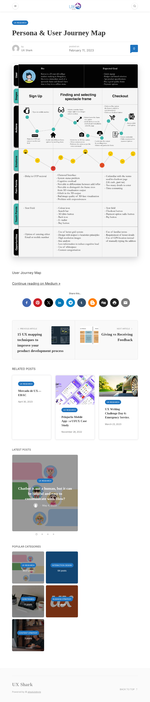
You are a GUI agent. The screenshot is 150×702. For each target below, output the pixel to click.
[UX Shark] (75, 6)
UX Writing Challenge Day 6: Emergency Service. (117, 413)
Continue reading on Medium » (36, 283)
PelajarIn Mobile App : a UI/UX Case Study (74, 421)
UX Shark (27, 50)
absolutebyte (34, 691)
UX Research (20, 23)
